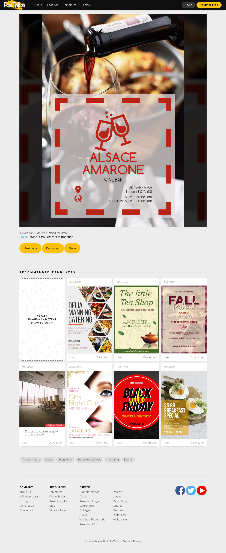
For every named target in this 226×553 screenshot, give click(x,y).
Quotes (117, 505)
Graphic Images (89, 492)
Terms (126, 541)
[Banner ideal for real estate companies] (42, 405)
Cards (83, 496)
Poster (49, 459)
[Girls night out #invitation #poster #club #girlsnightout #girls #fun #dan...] (89, 405)
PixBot (23, 237)
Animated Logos (89, 501)
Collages (85, 510)
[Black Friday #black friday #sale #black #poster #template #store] (136, 405)
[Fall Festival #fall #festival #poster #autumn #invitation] (184, 319)
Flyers (83, 515)
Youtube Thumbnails (92, 519)
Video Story (120, 501)
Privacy (137, 541)
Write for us (26, 505)
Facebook (180, 490)
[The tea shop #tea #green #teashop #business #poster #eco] (136, 319)
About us (25, 492)
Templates (55, 492)
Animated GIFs (88, 524)
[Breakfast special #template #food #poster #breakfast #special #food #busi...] (184, 405)
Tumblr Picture (31, 459)
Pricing (23, 501)
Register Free (209, 5)
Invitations (119, 515)
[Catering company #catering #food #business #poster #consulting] (89, 319)
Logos (117, 496)
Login (188, 5)
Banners (118, 510)
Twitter (191, 490)
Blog (52, 505)
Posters (117, 492)
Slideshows (86, 505)
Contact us (26, 510)
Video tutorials (58, 510)
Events (128, 459)
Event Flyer (65, 459)
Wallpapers (120, 519)
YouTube (202, 490)
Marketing (112, 459)
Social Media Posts (89, 459)
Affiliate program (29, 496)
